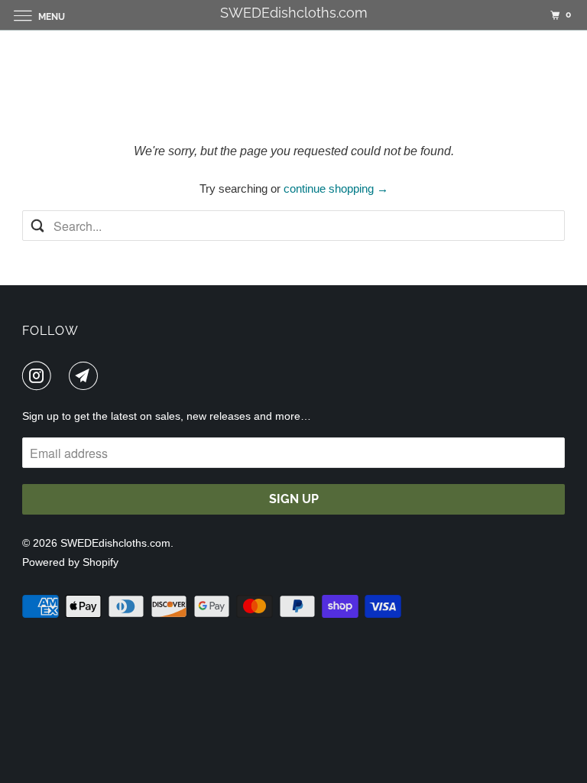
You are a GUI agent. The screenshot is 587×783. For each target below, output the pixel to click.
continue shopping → (336, 188)
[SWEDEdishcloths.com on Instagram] (39, 375)
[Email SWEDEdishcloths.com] (86, 375)
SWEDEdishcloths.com (115, 543)
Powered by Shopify (70, 562)
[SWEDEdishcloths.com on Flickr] (63, 375)
